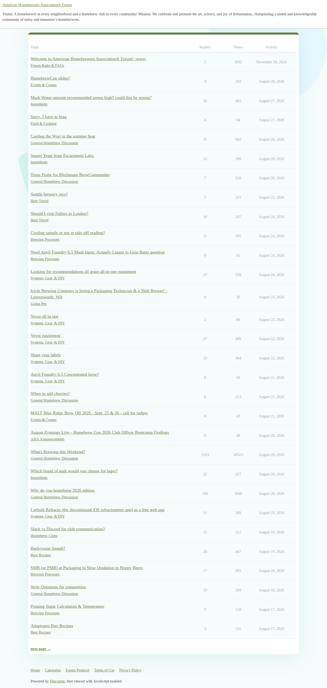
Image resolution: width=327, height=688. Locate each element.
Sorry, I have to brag (49, 116)
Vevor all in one (44, 316)
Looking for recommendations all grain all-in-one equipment (83, 271)
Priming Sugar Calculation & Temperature (67, 606)
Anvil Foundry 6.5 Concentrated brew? (65, 374)
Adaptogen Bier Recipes (52, 625)
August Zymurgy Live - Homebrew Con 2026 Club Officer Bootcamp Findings (100, 432)
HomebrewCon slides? (50, 78)
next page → (41, 649)
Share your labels (46, 355)
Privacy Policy (130, 670)
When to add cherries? (50, 393)
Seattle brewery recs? (49, 194)
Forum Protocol (77, 670)
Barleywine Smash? (48, 548)
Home (35, 670)
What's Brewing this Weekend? (58, 451)
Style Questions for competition (58, 586)
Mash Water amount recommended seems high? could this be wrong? (91, 97)
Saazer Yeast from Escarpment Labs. (62, 155)
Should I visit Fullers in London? (59, 213)
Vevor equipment (45, 335)
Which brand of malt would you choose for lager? (74, 470)
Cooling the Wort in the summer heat (63, 136)
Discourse (57, 681)
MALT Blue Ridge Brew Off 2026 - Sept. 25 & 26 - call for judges (89, 412)
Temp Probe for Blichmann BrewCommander (70, 174)
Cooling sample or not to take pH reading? (68, 232)
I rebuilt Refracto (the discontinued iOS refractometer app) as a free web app (97, 509)
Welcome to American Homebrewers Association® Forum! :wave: (88, 58)
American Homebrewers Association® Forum (37, 5)
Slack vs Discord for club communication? (68, 528)
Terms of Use (104, 670)
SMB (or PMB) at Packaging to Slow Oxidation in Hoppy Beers (87, 567)
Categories (53, 670)
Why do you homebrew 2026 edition (63, 490)
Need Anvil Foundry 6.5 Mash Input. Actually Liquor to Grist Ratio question (98, 252)
